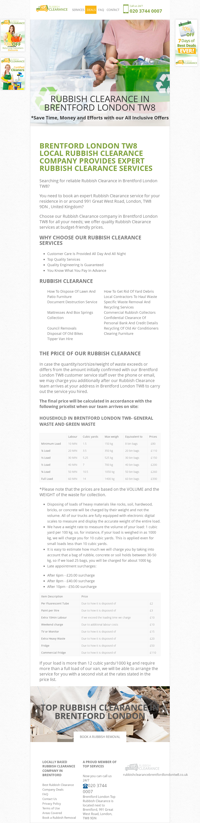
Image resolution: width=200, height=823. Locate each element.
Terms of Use (51, 808)
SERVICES (78, 10)
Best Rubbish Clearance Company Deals (58, 787)
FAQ (101, 10)
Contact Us (49, 799)
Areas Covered (52, 813)
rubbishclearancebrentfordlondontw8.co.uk (155, 774)
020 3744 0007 (146, 11)
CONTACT (113, 10)
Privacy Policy (51, 803)
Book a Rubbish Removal (100, 737)
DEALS (91, 10)
